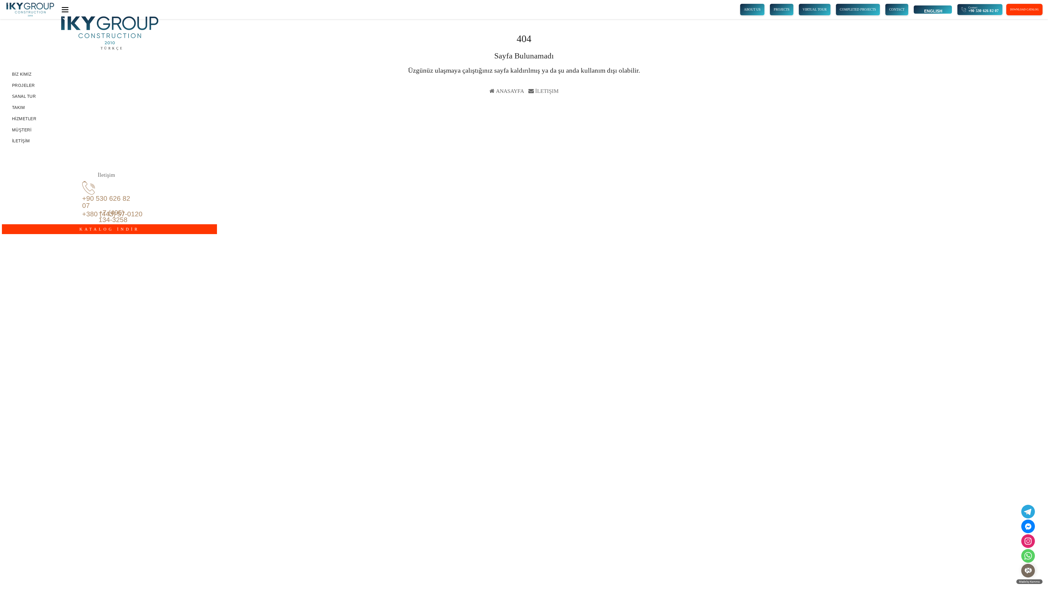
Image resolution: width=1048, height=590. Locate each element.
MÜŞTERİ (22, 130)
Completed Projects (858, 9)
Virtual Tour (815, 9)
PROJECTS (782, 9)
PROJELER (23, 85)
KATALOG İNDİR (109, 229)
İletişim (547, 91)
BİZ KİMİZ (22, 74)
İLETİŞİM (21, 140)
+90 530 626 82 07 (106, 202)
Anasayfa (510, 91)
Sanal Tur (24, 96)
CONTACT (896, 9)
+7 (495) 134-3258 (113, 216)
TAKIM (18, 107)
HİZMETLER (24, 118)
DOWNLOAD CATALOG (1024, 9)
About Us (752, 9)
